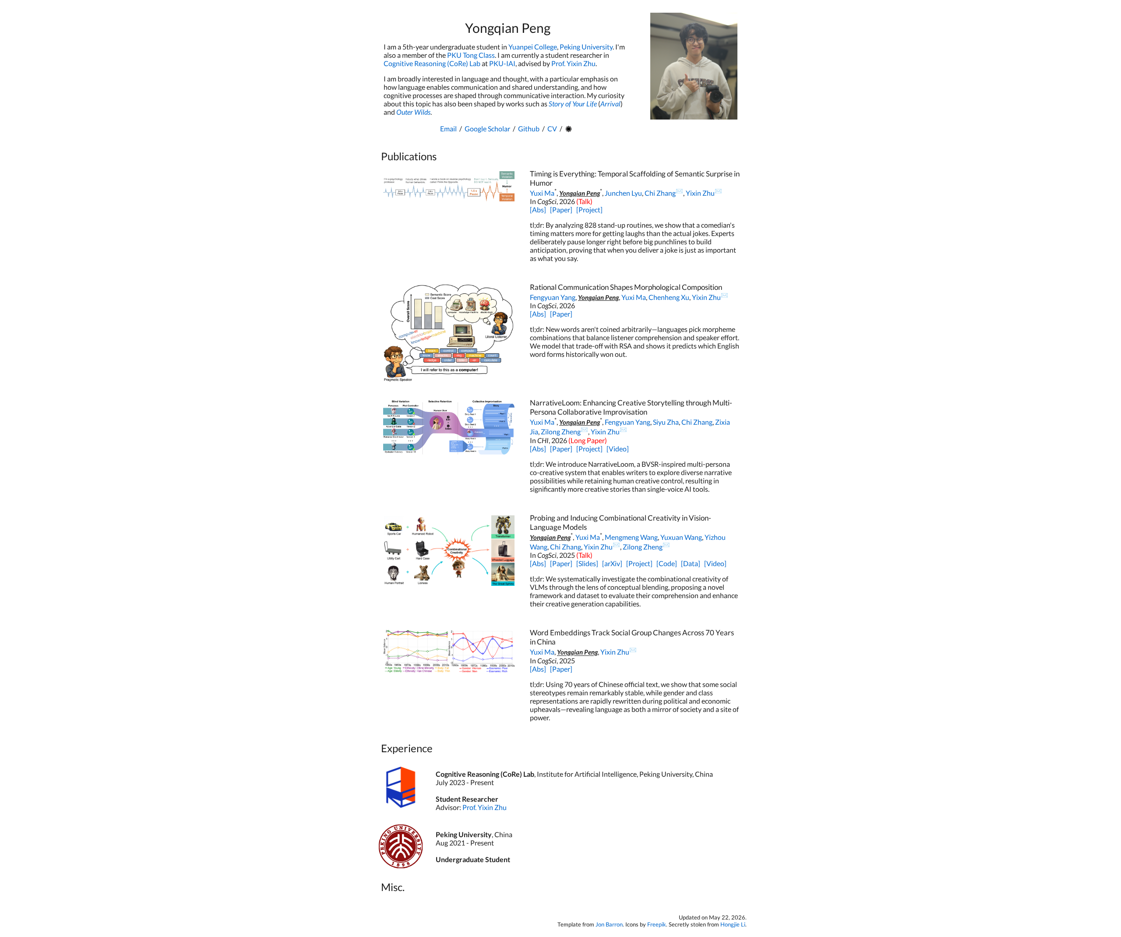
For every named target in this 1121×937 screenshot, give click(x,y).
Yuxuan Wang (681, 537)
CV (552, 128)
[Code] (666, 563)
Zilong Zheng (561, 432)
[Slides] (587, 563)
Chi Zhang (660, 193)
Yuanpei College (532, 46)
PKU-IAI (502, 63)
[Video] (617, 448)
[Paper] (561, 209)
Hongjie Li (732, 924)
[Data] (690, 563)
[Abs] (538, 209)
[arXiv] (612, 563)
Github (528, 128)
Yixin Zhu (700, 193)
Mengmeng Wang (631, 537)
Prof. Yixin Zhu (573, 63)
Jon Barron (609, 924)
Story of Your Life (573, 103)
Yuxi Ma (542, 193)
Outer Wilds (413, 112)
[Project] (589, 209)
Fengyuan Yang (552, 297)
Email (448, 128)
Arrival (610, 103)
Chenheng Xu (669, 297)
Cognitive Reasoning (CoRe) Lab (432, 63)
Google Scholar (487, 128)
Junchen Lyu (623, 193)
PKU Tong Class (471, 55)
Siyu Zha (666, 422)
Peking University (586, 46)
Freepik (656, 924)
